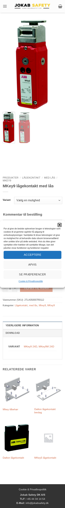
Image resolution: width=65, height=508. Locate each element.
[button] (59, 225)
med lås (49, 177)
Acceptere (32, 254)
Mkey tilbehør (10, 409)
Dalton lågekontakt (13, 457)
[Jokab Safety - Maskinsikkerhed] (32, 6)
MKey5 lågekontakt (45, 457)
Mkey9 (42, 305)
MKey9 (7, 180)
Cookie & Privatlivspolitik (31, 281)
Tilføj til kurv (36, 288)
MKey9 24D (30, 346)
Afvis (32, 264)
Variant (6, 200)
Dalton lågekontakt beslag (45, 411)
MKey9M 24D (46, 346)
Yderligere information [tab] (22, 325)
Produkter (10, 177)
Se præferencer (32, 274)
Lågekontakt (31, 177)
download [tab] (13, 333)
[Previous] (8, 64)
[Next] (56, 64)
